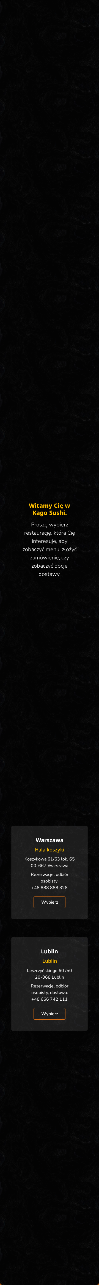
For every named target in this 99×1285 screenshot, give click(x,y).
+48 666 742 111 (49, 999)
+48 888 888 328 (49, 888)
